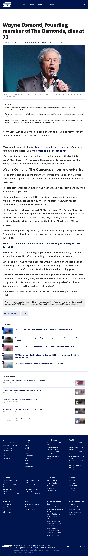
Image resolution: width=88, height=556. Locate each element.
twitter (80, 546)
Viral (27, 501)
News (27, 440)
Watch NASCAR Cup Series (53, 517)
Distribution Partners (76, 507)
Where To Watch (8, 443)
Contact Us (72, 504)
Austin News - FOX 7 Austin (76, 471)
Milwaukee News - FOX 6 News (11, 495)
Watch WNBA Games (54, 533)
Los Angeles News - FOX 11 (31, 486)
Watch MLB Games (53, 514)
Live (5, 440)
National (27, 445)
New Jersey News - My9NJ (53, 457)
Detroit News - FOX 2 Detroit (10, 486)
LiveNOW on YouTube (10, 445)
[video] (80, 383)
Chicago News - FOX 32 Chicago (11, 481)
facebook (72, 546)
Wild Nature (7, 512)
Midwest (7, 477)
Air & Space (7, 504)
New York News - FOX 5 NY (55, 444)
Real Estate (72, 491)
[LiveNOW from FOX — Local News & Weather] (10, 4)
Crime (27, 453)
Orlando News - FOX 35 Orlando (77, 448)
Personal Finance (74, 485)
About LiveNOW (76, 501)
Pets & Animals (30, 509)
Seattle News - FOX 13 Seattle (32, 495)
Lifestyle (27, 463)
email (84, 546)
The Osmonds (29, 135)
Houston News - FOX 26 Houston (77, 466)
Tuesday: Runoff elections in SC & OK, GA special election (22, 390)
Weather (51, 477)
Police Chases (29, 456)
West (27, 477)
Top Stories (29, 443)
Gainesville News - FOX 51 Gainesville (77, 457)
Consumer (72, 488)
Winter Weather (52, 480)
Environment (51, 488)
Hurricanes (50, 485)
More (52, 5)
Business (72, 483)
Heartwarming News (32, 504)
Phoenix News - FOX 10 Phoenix (33, 481)
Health (27, 461)
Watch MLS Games (53, 535)
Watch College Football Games (55, 510)
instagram (76, 546)
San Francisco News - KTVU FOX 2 (32, 490)
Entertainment (34, 42)
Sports (27, 458)
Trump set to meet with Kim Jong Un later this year (20, 400)
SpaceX (5, 507)
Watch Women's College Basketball (53, 529)
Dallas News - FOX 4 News (76, 462)
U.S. (25, 313)
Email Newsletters (75, 512)
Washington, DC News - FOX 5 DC (55, 453)
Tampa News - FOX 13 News (76, 453)
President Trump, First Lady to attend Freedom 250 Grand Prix (24, 380)
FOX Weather (7, 451)
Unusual (27, 507)
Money (72, 477)
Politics (27, 451)
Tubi (4, 453)
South (71, 440)
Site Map (72, 515)
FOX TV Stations (23, 42)
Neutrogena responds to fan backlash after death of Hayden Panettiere (44, 346)
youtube (68, 546)
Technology (7, 509)
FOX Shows (7, 458)
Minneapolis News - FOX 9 (9, 490)
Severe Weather (52, 483)
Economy (72, 480)
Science (6, 501)
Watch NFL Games (53, 507)
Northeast (52, 440)
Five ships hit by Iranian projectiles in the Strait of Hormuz (22, 409)
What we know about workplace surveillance (18, 419)
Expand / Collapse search (84, 4)
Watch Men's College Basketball (54, 525)
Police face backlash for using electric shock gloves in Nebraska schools (44, 329)
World (27, 448)
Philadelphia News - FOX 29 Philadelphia (53, 448)
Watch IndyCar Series (54, 521)
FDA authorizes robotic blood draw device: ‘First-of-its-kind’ (39, 364)
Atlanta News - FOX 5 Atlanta (76, 444)
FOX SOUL (6, 456)
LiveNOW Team (74, 509)
